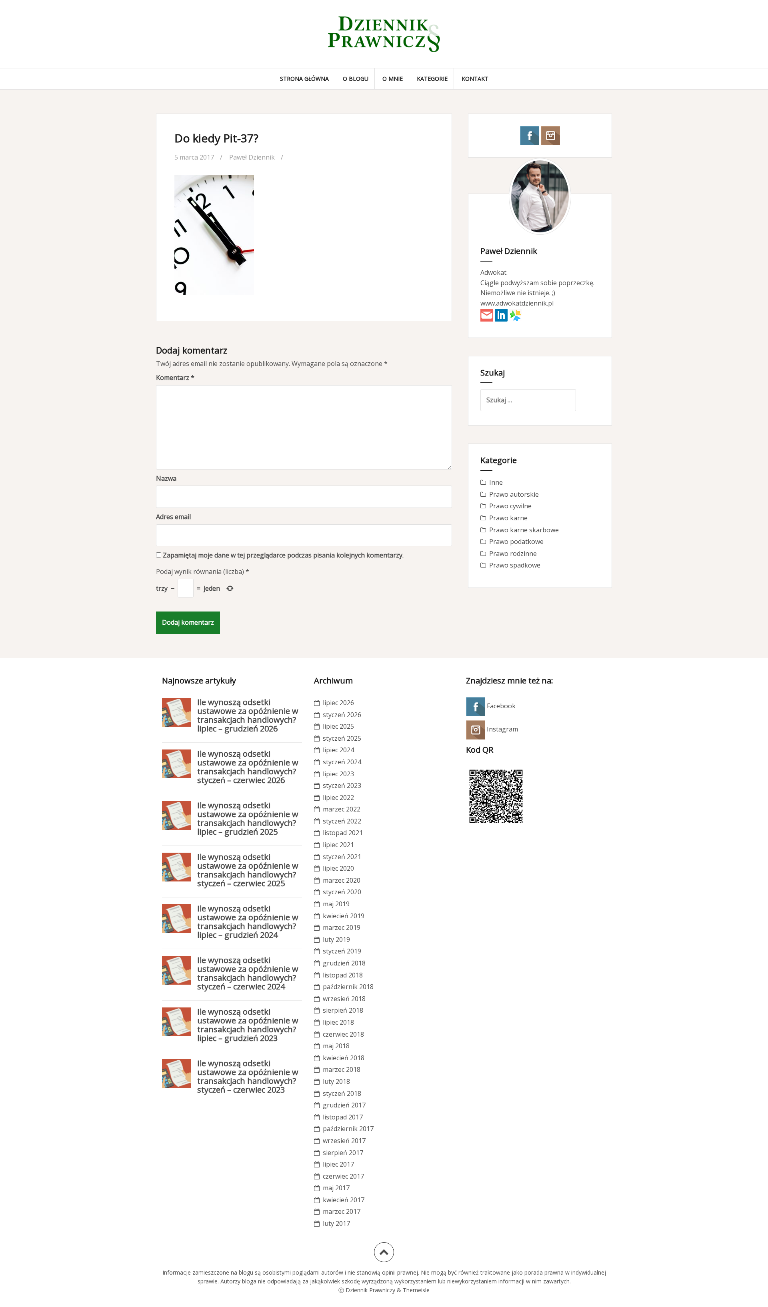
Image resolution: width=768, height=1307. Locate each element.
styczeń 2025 (342, 738)
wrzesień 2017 (344, 1140)
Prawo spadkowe (514, 565)
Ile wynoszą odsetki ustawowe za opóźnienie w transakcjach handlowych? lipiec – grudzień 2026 (247, 715)
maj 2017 (336, 1187)
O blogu (355, 78)
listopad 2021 (343, 832)
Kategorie (432, 78)
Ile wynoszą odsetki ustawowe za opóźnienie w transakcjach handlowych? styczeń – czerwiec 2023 (247, 1076)
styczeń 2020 (342, 891)
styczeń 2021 (342, 856)
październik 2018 (348, 986)
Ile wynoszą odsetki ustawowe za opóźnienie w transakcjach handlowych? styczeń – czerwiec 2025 (247, 870)
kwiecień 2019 (343, 915)
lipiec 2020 (338, 868)
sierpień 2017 (343, 1152)
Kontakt (475, 78)
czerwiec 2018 (343, 1034)
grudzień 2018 (344, 963)
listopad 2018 (343, 975)
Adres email (173, 516)
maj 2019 (336, 903)
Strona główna (304, 78)
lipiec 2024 (338, 749)
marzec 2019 (341, 927)
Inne (496, 482)
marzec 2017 (341, 1211)
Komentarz (175, 377)
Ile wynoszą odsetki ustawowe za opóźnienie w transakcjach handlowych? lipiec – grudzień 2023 (247, 1024)
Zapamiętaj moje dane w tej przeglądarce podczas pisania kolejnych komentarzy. (283, 555)
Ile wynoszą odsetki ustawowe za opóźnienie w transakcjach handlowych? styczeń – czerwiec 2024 (247, 973)
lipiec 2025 (338, 726)
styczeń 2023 (342, 785)
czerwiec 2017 (343, 1176)
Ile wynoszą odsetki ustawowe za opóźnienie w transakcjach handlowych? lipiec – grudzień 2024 (247, 921)
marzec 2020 (341, 880)
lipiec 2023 (338, 773)
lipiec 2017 (338, 1164)
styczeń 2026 (342, 714)
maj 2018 (336, 1045)
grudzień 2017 (344, 1105)
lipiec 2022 (338, 797)
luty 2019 (336, 939)
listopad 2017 (343, 1117)
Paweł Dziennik (252, 157)
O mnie (392, 78)
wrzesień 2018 (344, 998)
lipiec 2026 (338, 702)
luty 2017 (336, 1223)
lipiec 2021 (338, 844)
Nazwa (166, 478)
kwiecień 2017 (343, 1199)
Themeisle (416, 1290)
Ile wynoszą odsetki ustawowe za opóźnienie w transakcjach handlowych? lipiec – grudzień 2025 (247, 818)
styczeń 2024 (342, 761)
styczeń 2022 (342, 821)
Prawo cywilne (510, 506)
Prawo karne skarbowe (524, 530)
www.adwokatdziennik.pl (517, 303)
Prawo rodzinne (513, 553)
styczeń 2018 (342, 1093)
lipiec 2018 (338, 1022)
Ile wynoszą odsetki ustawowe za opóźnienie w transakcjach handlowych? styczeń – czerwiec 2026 (247, 766)
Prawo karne (508, 518)
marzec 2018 (341, 1069)
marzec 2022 (341, 809)
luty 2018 (336, 1081)
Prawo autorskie (514, 494)
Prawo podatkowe (516, 541)
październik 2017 (348, 1128)
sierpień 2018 (343, 1010)
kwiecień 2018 (343, 1057)
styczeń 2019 (342, 951)
